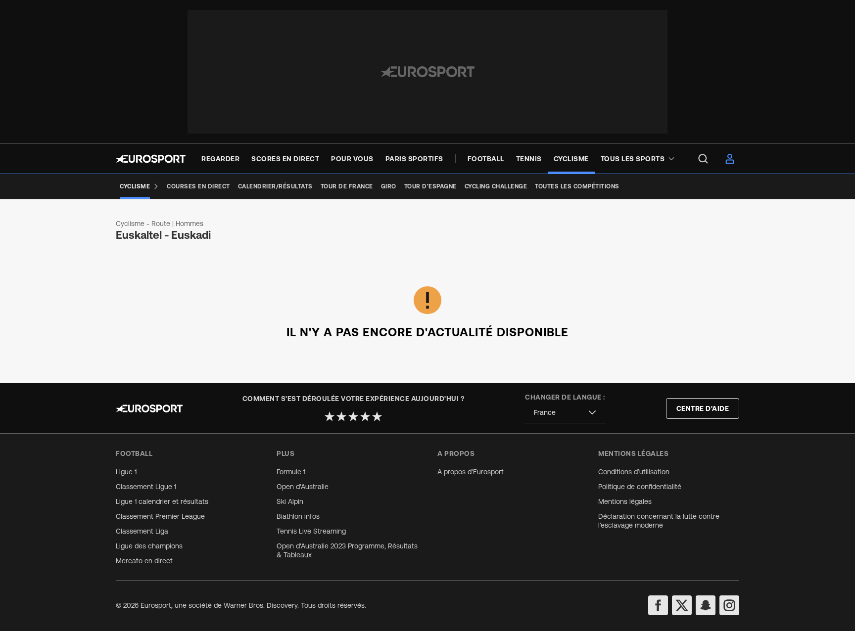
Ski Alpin (290, 501)
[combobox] (565, 412)
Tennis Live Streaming (311, 531)
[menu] (703, 159)
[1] (329, 416)
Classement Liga (142, 531)
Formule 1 (291, 472)
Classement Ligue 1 (146, 487)
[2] (341, 416)
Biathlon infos (298, 516)
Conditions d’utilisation (633, 472)
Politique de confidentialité (639, 487)
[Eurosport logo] (151, 158)
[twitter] (682, 605)
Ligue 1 (126, 472)
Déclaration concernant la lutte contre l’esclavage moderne (658, 520)
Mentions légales (625, 501)
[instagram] (729, 605)
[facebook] (658, 605)
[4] (365, 416)
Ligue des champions (149, 546)
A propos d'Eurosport (470, 472)
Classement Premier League (160, 516)
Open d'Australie (303, 487)
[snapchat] (705, 605)
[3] (353, 416)
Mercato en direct (144, 561)
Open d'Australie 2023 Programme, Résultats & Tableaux (347, 550)
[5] (377, 416)
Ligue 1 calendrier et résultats (162, 501)
